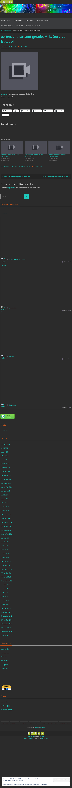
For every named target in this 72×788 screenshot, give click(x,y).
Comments (6, 709)
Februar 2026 (5, 466)
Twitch (28, 166)
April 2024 (5, 552)
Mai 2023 (4, 595)
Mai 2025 (4, 502)
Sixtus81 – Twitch (65, 722)
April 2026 (5, 459)
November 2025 (6, 478)
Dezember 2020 (6, 631)
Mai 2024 (4, 549)
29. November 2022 (10, 46)
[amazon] (1, 1)
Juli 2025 (4, 494)
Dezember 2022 (6, 615)
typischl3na (12, 307)
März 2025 (5, 509)
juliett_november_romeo (17, 258)
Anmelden (4, 430)
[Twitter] (9, 1)
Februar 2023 (5, 607)
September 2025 (6, 486)
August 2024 (5, 537)
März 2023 (5, 603)
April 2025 (5, 506)
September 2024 (6, 533)
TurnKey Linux (44, 737)
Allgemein (5, 648)
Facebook (24, 722)
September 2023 (6, 580)
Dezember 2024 (6, 521)
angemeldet (11, 187)
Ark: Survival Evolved (10, 166)
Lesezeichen (38, 166)
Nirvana (36, 726)
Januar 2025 (5, 517)
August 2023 (5, 584)
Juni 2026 (4, 451)
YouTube (4, 667)
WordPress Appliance (29, 737)
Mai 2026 (4, 455)
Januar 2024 (5, 564)
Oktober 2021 (6, 627)
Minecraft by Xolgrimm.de (49, 722)
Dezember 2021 (6, 623)
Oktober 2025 (6, 482)
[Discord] (4, 1)
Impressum (5, 722)
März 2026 (5, 463)
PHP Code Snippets (30, 735)
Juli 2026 (4, 447)
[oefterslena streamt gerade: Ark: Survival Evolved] (12, 147)
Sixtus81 (12, 355)
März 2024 (5, 556)
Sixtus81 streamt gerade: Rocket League (55, 176)
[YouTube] (11, 1)
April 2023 (5, 599)
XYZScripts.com (43, 735)
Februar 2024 (5, 560)
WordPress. (42, 726)
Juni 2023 (4, 592)
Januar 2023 (5, 611)
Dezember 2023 (6, 568)
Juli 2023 (4, 588)
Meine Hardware (34, 722)
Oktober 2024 (6, 529)
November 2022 (6, 619)
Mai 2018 (4, 634)
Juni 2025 (4, 498)
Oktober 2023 (6, 576)
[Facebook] (6, 1)
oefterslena (7, 31)
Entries (5, 705)
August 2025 (5, 490)
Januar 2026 (5, 470)
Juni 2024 (4, 545)
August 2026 (5, 443)
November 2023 (6, 572)
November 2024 (6, 525)
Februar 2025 (5, 513)
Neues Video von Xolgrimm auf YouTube (17, 176)
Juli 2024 (4, 541)
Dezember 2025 (6, 474)
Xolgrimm (12, 404)
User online (14, 722)
